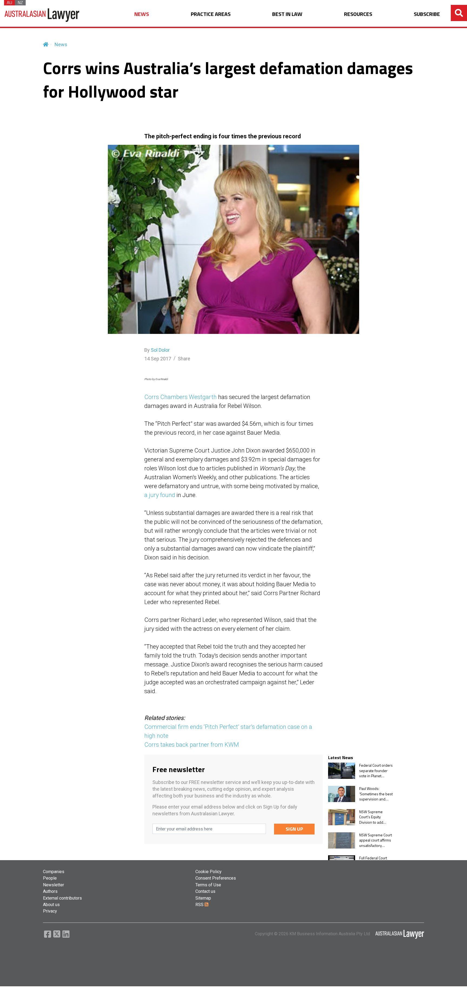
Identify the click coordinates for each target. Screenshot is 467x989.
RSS (200, 904)
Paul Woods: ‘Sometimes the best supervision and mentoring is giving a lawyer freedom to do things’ (376, 794)
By (157, 350)
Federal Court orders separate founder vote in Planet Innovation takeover (376, 771)
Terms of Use (208, 884)
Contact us (205, 891)
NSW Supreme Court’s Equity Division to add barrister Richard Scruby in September (372, 817)
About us (51, 904)
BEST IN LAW (287, 14)
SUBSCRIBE (427, 14)
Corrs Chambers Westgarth (180, 397)
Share (184, 358)
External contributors (62, 898)
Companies (53, 871)
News (61, 44)
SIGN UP (294, 829)
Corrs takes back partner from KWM (191, 744)
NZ (20, 2)
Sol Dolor (160, 350)
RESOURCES (358, 14)
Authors (50, 891)
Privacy (50, 911)
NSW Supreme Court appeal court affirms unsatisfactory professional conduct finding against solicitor (375, 840)
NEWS (141, 14)
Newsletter (53, 884)
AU (9, 2)
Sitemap (203, 898)
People (50, 878)
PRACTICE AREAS (211, 14)
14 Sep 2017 (157, 358)
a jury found (159, 495)
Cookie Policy (208, 871)
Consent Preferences (215, 878)
